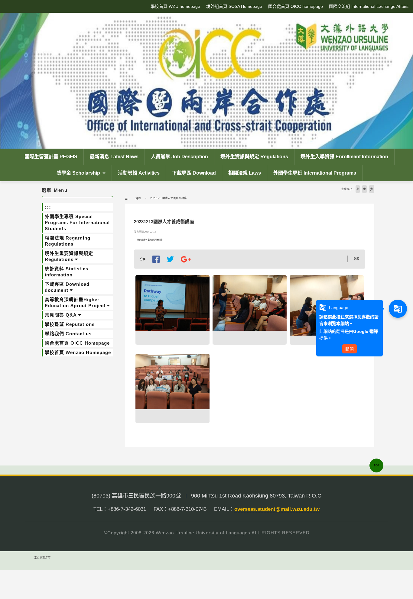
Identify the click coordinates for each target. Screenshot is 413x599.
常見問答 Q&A (61, 314)
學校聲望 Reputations (70, 324)
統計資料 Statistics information (66, 271)
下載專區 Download (194, 173)
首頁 (138, 198)
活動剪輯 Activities (139, 173)
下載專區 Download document (67, 287)
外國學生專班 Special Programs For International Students (77, 222)
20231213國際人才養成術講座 (168, 198)
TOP (376, 465)
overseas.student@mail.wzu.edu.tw (277, 509)
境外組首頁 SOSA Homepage (234, 6)
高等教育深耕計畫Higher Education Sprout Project (75, 302)
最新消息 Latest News (114, 156)
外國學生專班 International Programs (314, 173)
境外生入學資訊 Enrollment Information (344, 156)
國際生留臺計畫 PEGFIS (50, 156)
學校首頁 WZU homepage (175, 6)
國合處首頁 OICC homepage (295, 6)
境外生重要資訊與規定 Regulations (69, 256)
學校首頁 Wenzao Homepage (78, 352)
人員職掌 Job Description (179, 156)
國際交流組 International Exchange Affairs (368, 6)
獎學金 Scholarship (78, 173)
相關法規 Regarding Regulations (67, 240)
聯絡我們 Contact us (68, 333)
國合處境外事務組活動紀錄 (149, 240)
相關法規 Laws (244, 173)
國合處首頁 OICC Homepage (77, 343)
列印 (356, 258)
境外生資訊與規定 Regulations (254, 156)
